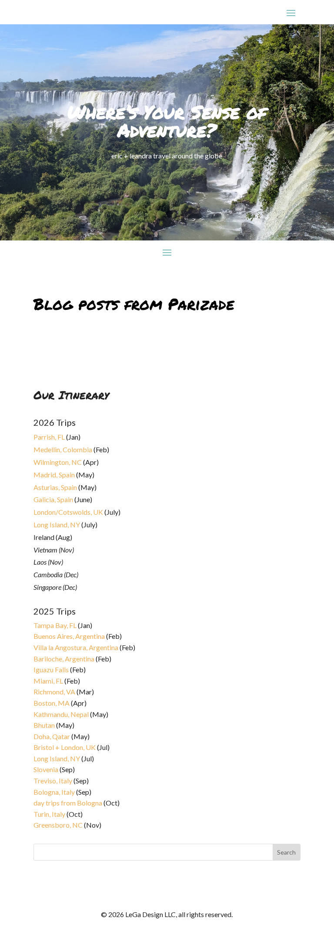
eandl (48, 347)
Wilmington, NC (57, 462)
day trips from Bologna (67, 803)
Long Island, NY (56, 524)
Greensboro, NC (58, 825)
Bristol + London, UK (64, 747)
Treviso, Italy (52, 780)
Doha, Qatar (51, 736)
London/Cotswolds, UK (68, 512)
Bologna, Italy (54, 792)
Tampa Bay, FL (55, 625)
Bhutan (44, 725)
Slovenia (45, 769)
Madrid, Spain (54, 474)
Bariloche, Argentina (63, 658)
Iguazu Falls (51, 669)
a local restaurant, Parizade (92, 336)
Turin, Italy (49, 814)
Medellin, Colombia (62, 449)
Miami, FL (48, 681)
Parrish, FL (49, 437)
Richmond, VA (54, 691)
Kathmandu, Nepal (61, 714)
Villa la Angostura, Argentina (75, 647)
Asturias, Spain (55, 487)
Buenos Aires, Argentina (69, 636)
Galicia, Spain (53, 499)
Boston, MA (51, 703)
